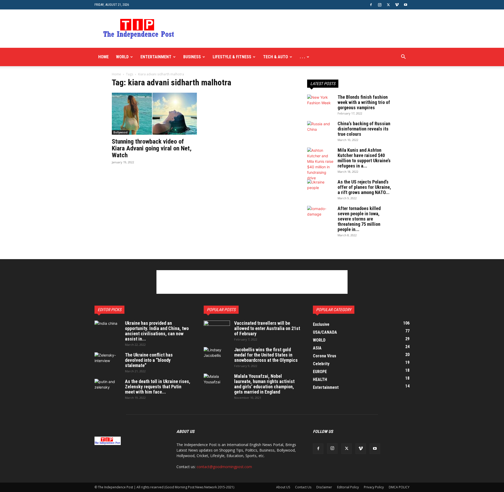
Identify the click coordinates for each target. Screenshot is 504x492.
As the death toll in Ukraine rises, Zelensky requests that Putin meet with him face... (157, 387)
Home (103, 56)
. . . (302, 56)
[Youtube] (406, 4)
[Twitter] (388, 4)
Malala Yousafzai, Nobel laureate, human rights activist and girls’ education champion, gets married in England (264, 384)
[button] (403, 57)
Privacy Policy (374, 487)
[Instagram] (380, 4)
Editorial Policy (348, 487)
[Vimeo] (397, 4)
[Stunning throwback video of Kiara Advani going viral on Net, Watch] (154, 114)
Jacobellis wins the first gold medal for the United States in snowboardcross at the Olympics (266, 355)
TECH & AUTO (275, 56)
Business (192, 56)
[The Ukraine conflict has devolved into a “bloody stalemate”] (107, 361)
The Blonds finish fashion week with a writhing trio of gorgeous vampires (364, 102)
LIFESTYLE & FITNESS (232, 56)
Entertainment (155, 56)
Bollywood (120, 132)
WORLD (122, 56)
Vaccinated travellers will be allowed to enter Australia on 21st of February (267, 328)
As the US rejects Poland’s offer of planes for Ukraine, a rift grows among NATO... (364, 187)
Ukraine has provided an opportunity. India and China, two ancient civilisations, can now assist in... (157, 331)
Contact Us (303, 487)
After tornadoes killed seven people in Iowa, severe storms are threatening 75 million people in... (359, 219)
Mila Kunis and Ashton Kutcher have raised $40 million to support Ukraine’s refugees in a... (364, 158)
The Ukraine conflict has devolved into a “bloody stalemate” (149, 360)
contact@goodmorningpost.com (224, 466)
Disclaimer (324, 487)
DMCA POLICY (399, 487)
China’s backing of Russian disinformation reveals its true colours (364, 129)
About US (283, 487)
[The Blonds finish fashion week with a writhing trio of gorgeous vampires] (320, 104)
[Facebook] (371, 4)
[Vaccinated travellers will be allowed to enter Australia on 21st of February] (217, 330)
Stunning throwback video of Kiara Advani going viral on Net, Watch (152, 148)
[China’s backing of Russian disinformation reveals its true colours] (320, 130)
